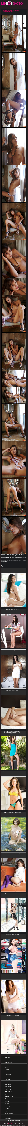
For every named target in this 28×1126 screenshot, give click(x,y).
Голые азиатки (8, 1074)
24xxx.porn (11, 1120)
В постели (7, 1069)
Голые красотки (8, 1079)
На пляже (7, 1101)
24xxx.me (22, 6)
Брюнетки (7, 1067)
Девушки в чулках (9, 1091)
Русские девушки (9, 1113)
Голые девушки (8, 1076)
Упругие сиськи (8, 1115)
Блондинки (7, 1057)
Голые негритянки (9, 1081)
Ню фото (7, 1103)
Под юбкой (7, 1110)
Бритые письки (8, 1064)
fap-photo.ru (10, 1123)
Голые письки (8, 1084)
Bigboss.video (16, 6)
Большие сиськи (8, 1062)
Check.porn (17, 1120)
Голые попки (8, 1086)
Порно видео (8, 1118)
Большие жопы (8, 1059)
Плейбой (7, 1108)
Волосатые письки (9, 1072)
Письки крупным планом (10, 1106)
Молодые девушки (9, 1098)
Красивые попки (8, 1093)
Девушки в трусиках (9, 1089)
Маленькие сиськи (9, 1096)
